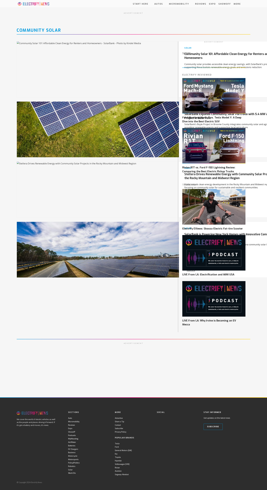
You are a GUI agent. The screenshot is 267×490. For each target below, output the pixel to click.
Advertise (119, 418)
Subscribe (119, 428)
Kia (116, 454)
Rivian (117, 467)
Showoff (224, 4)
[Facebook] (158, 418)
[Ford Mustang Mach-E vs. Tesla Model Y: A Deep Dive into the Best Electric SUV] (213, 96)
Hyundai (118, 461)
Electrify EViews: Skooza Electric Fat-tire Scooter (212, 228)
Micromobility (179, 4)
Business (72, 452)
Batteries (71, 445)
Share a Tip (119, 421)
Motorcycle (72, 456)
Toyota (118, 457)
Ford (117, 447)
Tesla (117, 443)
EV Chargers (73, 449)
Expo (212, 4)
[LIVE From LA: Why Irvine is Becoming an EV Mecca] (213, 299)
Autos (158, 4)
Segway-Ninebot (122, 474)
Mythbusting (73, 439)
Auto (70, 418)
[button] (247, 3)
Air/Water (72, 442)
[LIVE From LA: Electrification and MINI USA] (213, 253)
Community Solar (39, 30)
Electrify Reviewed (197, 74)
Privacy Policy (120, 432)
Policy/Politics (74, 463)
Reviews (200, 4)
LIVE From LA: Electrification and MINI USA (208, 274)
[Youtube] (169, 418)
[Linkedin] (181, 418)
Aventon (118, 471)
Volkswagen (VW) (122, 464)
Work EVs (72, 473)
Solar (70, 470)
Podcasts (72, 435)
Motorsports (73, 459)
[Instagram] (175, 418)
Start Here (140, 4)
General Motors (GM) (123, 450)
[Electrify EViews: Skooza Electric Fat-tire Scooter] (213, 206)
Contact (118, 425)
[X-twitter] (164, 418)
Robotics (71, 466)
